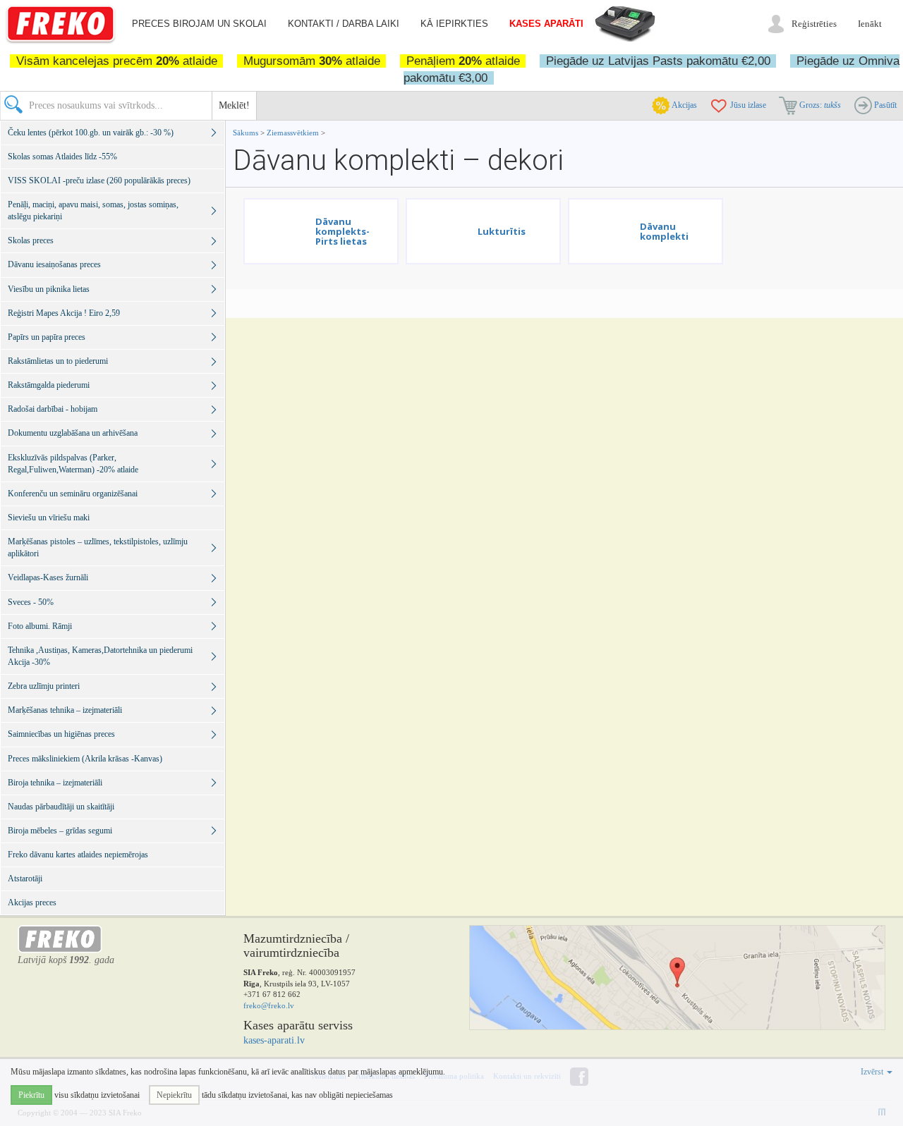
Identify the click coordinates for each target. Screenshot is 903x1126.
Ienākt (870, 23)
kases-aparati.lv (274, 1040)
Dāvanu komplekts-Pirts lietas (342, 231)
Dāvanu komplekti (664, 231)
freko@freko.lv (268, 1005)
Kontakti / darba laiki (343, 23)
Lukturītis (502, 231)
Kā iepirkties (454, 23)
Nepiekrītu (174, 1095)
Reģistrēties (814, 23)
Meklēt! (234, 105)
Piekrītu (31, 1095)
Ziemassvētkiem (294, 132)
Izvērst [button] (873, 1072)
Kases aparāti (546, 23)
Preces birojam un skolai (199, 23)
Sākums (245, 132)
